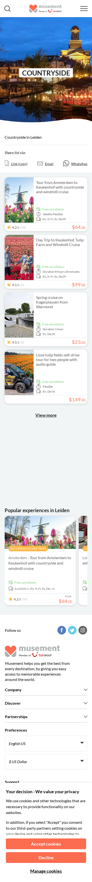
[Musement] (45, 8)
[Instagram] (82, 630)
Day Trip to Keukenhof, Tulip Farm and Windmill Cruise (60, 242)
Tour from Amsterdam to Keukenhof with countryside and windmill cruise (60, 187)
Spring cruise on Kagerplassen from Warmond (52, 302)
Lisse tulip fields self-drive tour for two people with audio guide (57, 359)
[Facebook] (61, 630)
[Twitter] (72, 630)
